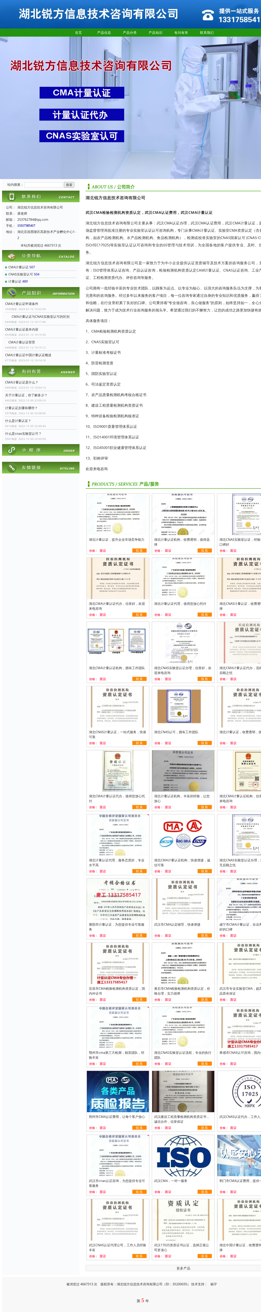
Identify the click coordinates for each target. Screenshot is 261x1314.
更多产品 (183, 1268)
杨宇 (213, 1284)
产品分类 (130, 32)
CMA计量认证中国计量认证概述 (28, 355)
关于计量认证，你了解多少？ (26, 395)
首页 (78, 32)
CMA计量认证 (18, 267)
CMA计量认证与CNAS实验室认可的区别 (37, 316)
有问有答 (181, 32)
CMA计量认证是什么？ (21, 382)
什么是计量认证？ (18, 420)
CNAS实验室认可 (20, 274)
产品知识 (156, 32)
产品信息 (104, 32)
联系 (139, 550)
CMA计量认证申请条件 (21, 303)
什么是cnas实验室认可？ (23, 433)
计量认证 (14, 281)
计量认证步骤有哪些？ (21, 408)
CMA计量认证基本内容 (21, 329)
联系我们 (207, 32)
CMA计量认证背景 (20, 342)
